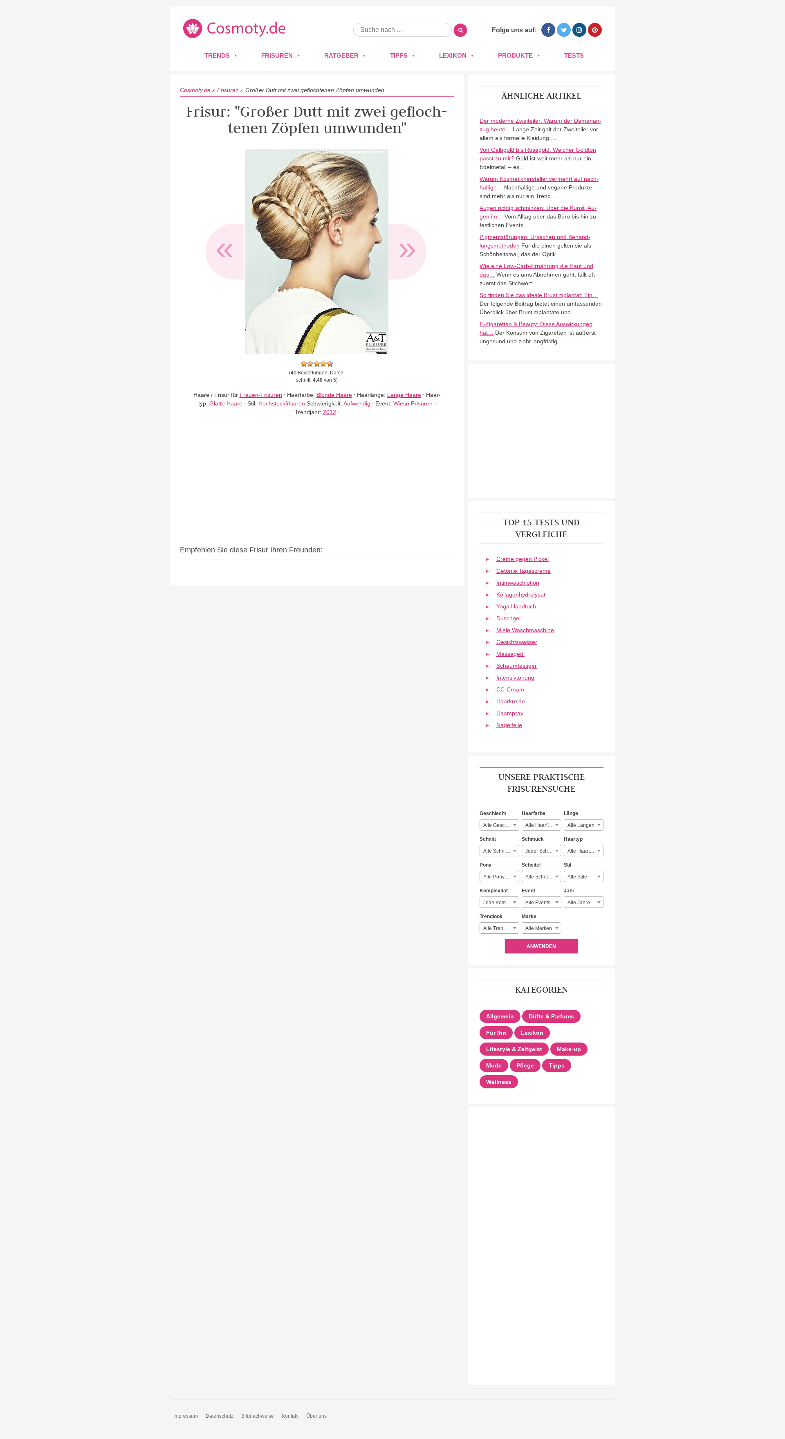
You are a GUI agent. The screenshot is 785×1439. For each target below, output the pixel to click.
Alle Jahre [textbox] (578, 902)
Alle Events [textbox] (537, 902)
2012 (329, 412)
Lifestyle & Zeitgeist (514, 1049)
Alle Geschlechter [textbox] (501, 825)
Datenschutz (219, 1416)
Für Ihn (496, 1032)
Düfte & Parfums (551, 1016)
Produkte (515, 55)
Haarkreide (510, 701)
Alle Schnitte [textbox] (497, 851)
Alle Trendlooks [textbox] (500, 928)
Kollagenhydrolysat (520, 594)
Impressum (185, 1416)
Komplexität (494, 891)
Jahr (569, 891)
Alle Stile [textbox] (577, 877)
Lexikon (453, 55)
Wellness (498, 1082)
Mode (494, 1065)
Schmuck (533, 839)
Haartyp (573, 839)
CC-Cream (510, 689)
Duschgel (508, 618)
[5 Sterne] (330, 363)
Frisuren (277, 55)
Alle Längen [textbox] (580, 825)
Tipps (399, 55)
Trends (217, 55)
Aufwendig (356, 403)
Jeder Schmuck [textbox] (542, 851)
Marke (529, 916)
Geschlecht (493, 813)
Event (528, 891)
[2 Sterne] (310, 363)
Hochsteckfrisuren (281, 403)
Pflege (525, 1065)
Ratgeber (341, 55)
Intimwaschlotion (517, 582)
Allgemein (500, 1016)
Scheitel (531, 865)
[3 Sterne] (317, 363)
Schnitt (488, 839)
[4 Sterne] (323, 363)
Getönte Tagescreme (523, 570)
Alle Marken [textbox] (538, 928)
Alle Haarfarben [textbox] (543, 825)
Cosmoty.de (195, 90)
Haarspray (509, 713)
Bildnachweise (257, 1416)
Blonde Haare (334, 395)
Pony (485, 865)
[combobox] (499, 825)
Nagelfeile (509, 725)
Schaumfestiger (516, 665)
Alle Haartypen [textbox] (584, 851)
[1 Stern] (304, 363)
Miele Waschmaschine (525, 630)
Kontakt (290, 1416)
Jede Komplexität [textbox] (501, 902)
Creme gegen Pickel (522, 559)
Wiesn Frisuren (413, 403)
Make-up (569, 1049)
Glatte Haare (225, 403)
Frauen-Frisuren (261, 395)
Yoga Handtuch (516, 606)
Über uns (316, 1416)
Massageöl (510, 654)
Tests (574, 55)
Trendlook (491, 916)
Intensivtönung (515, 677)
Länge (571, 813)
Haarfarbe (533, 813)
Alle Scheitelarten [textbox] (543, 877)
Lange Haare (404, 395)
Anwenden (541, 946)
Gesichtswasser (516, 642)
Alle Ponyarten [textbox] (499, 877)
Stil (567, 865)
